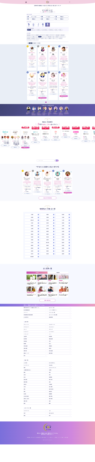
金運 (49, 401)
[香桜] (39, 108)
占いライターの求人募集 (53, 314)
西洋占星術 (57, 35)
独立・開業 (50, 386)
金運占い (56, 29)
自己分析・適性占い (45, 29)
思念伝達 (57, 36)
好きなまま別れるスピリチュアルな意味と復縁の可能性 (31, 295)
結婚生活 (50, 391)
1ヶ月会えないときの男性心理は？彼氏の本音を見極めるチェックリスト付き (52, 283)
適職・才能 (25, 401)
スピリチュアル (29, 292)
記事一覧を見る (47, 300)
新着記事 (58, 272)
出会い (42, 84)
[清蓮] (61, 108)
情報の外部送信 (44, 437)
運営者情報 (51, 317)
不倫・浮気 (66, 56)
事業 (65, 82)
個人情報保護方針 (27, 310)
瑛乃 (42, 54)
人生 (49, 410)
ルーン (57, 38)
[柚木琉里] (55, 108)
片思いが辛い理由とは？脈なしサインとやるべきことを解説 (63, 295)
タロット (33, 35)
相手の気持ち (51, 389)
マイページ (25, 312)
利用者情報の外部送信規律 (28, 314)
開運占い (60, 29)
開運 (24, 403)
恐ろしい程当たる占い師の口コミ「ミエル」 (47, 433)
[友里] (28, 108)
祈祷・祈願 (32, 38)
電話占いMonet (86, 133)
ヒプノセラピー (29, 39)
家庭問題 (63, 59)
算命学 (40, 36)
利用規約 (56, 437)
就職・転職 (66, 59)
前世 (44, 84)
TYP (55, 133)
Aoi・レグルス (37, 178)
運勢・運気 (50, 396)
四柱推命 (37, 35)
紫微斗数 (60, 38)
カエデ (63, 54)
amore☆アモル (27, 178)
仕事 (38, 280)
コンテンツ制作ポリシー (53, 310)
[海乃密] (34, 108)
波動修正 (50, 38)
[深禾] (66, 108)
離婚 (49, 403)
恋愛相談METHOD (46, 133)
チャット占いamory (65, 131)
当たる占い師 (60, 280)
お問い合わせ (33, 437)
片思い (27, 113)
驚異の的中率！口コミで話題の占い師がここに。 (32, 307)
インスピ (15, 133)
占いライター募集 (60, 437)
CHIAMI (57, 178)
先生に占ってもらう (42, 97)
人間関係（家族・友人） (62, 58)
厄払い (25, 377)
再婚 (49, 372)
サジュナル (25, 133)
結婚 (24, 391)
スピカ (5, 133)
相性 (24, 389)
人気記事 (37, 272)
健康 (60, 59)
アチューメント (35, 39)
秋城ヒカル (42, 80)
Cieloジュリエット (67, 178)
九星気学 (42, 38)
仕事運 (66, 58)
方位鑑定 (50, 384)
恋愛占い (32, 85)
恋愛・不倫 (28, 280)
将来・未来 (42, 85)
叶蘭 (64, 80)
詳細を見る (5, 145)
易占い (46, 38)
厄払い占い (33, 29)
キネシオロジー (52, 35)
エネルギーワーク (62, 36)
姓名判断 (28, 38)
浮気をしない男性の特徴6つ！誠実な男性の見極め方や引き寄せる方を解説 (42, 295)
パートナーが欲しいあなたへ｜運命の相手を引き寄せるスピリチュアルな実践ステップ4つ (31, 283)
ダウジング (37, 38)
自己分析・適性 (26, 396)
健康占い (29, 29)
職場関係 (50, 393)
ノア (32, 54)
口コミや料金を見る (32, 66)
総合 (49, 415)
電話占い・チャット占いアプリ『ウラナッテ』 (35, 134)
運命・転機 (50, 398)
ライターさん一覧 (52, 312)
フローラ (53, 80)
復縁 (34, 84)
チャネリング (29, 36)
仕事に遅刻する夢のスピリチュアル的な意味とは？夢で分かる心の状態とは (42, 283)
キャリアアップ (62, 56)
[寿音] (50, 108)
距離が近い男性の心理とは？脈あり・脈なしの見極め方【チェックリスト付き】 (52, 295)
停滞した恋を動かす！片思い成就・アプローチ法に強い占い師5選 (63, 283)
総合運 (25, 393)
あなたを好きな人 (45, 113)
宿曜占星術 (49, 36)
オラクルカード (42, 35)
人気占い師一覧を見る (47, 198)
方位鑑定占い (39, 29)
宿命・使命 (25, 379)
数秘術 (47, 35)
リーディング (44, 36)
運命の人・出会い (26, 398)
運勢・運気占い (51, 29)
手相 (53, 38)
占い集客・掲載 (66, 437)
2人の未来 (25, 362)
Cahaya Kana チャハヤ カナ (47, 179)
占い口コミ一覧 (51, 307)
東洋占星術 (62, 35)
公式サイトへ (25, 147)
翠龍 (53, 54)
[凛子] (45, 108)
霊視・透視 (28, 35)
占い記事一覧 (26, 317)
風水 (53, 36)
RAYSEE (76, 133)
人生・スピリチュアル (63, 57)
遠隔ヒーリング (35, 36)
